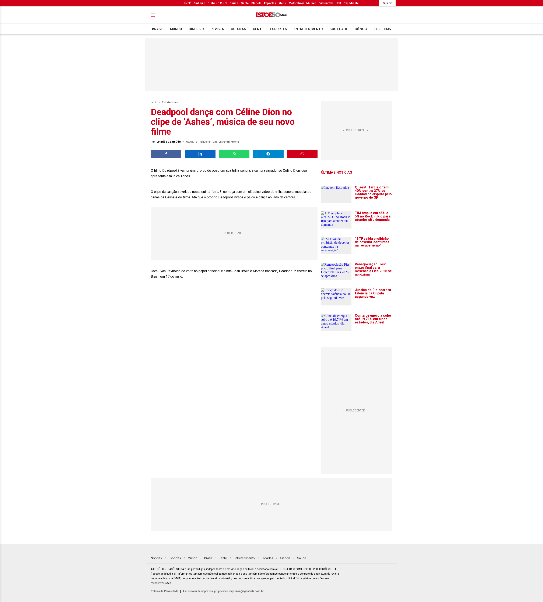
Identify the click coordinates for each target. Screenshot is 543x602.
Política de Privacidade (164, 591)
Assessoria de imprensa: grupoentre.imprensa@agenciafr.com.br (223, 591)
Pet (339, 3)
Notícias (156, 558)
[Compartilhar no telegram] (268, 154)
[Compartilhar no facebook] (166, 154)
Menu (282, 3)
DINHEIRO (196, 29)
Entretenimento (308, 29)
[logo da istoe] (271, 15)
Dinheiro (199, 3)
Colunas (238, 29)
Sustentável (326, 3)
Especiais (382, 29)
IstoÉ (187, 3)
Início (154, 102)
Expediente (351, 3)
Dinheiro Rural (217, 3)
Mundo (176, 29)
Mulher (311, 3)
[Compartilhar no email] (302, 154)
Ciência (361, 29)
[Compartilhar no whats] (234, 154)
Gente (245, 3)
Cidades (267, 558)
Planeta (256, 3)
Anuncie (387, 3)
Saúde (234, 3)
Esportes (270, 3)
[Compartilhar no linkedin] (200, 154)
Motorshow (296, 3)
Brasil (157, 29)
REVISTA (217, 29)
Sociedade (339, 29)
